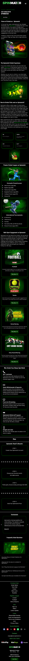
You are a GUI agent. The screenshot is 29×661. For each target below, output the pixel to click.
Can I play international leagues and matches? (13, 567)
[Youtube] (8, 629)
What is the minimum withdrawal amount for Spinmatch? (13, 571)
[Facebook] (4, 629)
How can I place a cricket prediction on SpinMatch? (12, 557)
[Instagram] (21, 629)
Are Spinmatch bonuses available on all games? (14, 575)
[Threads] (25, 629)
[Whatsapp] (18, 629)
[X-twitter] (11, 629)
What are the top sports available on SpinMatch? (11, 562)
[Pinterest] (14, 629)
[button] (25, 3)
